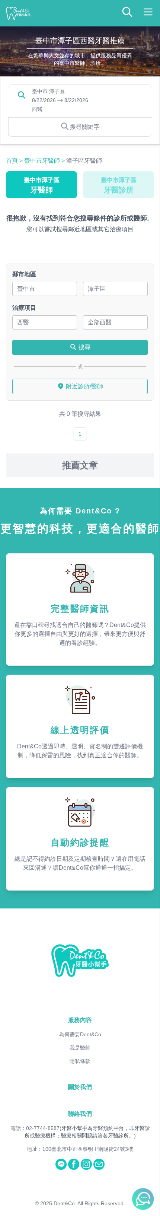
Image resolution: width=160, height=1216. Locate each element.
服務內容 (80, 1020)
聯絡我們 (80, 1114)
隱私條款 (80, 1061)
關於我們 (80, 1087)
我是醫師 (80, 1048)
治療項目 (24, 308)
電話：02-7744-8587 (35, 1128)
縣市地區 (24, 274)
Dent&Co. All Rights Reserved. (89, 1203)
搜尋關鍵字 (85, 127)
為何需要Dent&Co (80, 1034)
